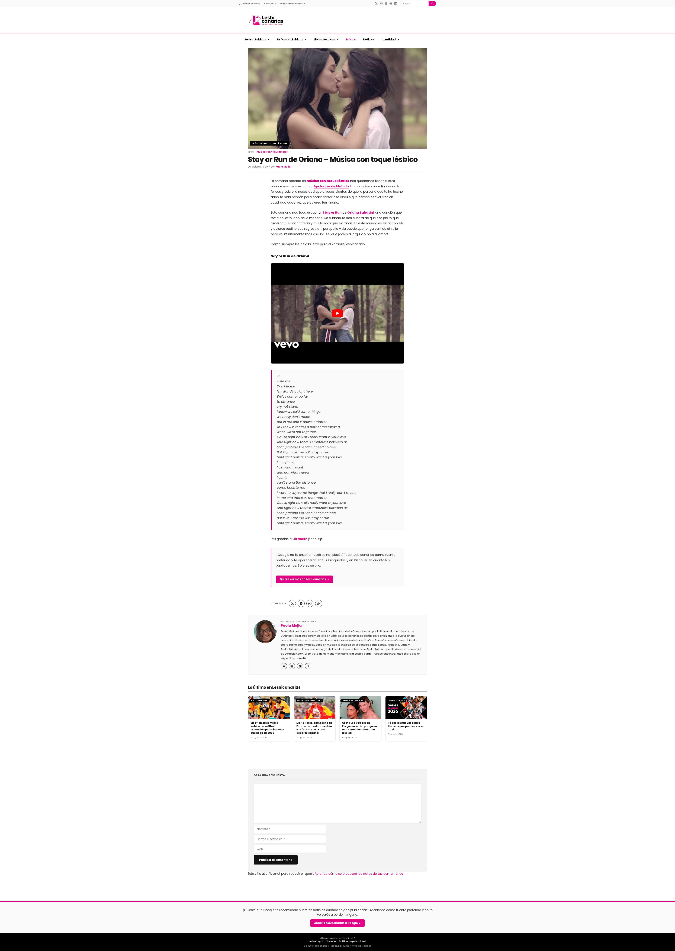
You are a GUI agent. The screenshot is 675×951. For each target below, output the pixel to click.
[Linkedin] (395, 3)
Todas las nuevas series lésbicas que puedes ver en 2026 (406, 726)
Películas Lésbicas (290, 39)
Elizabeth (299, 539)
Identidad (389, 39)
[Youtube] (391, 3)
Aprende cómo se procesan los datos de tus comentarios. (359, 874)
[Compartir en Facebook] (301, 603)
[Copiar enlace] (318, 603)
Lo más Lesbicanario (292, 3)
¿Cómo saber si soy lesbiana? (337, 938)
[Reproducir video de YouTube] (337, 313)
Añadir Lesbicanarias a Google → (337, 923)
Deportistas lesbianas (309, 701)
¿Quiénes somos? (249, 3)
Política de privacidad (352, 941)
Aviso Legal (316, 941)
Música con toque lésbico (269, 143)
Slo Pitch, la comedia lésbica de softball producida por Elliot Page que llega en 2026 (267, 728)
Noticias (369, 39)
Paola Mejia (291, 625)
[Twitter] (376, 3)
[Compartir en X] (292, 603)
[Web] (308, 666)
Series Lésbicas (255, 39)
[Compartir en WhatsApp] (309, 603)
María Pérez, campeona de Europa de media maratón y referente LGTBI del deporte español (314, 728)
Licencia (331, 941)
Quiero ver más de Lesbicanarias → (304, 579)
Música (351, 39)
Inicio (251, 151)
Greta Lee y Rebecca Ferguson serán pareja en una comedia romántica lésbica (359, 728)
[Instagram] (381, 3)
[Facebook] (386, 3)
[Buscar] (432, 3)
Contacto (270, 3)
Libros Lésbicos (324, 39)
